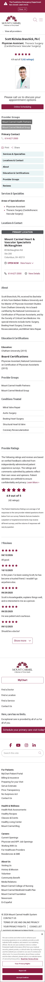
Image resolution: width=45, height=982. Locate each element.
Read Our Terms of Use (29, 959)
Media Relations (9, 882)
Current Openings (9, 837)
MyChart (22, 680)
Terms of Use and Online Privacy (21, 922)
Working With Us (9, 845)
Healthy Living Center (11, 822)
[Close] (42, 934)
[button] (41, 19)
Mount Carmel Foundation (13, 894)
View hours (25, 263)
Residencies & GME (10, 854)
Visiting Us (6, 865)
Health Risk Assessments (13, 809)
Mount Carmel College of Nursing (17, 886)
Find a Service (8, 700)
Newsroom (6, 898)
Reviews (7, 186)
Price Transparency (10, 790)
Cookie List (36, 926)
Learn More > (33, 482)
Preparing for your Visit (12, 782)
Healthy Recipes (9, 814)
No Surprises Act (9, 794)
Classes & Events (9, 818)
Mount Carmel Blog (10, 826)
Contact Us (6, 706)
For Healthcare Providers (13, 850)
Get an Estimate (9, 786)
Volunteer (6, 873)
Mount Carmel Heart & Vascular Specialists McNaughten (19, 242)
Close (21, 9)
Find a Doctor (7, 689)
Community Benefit (10, 877)
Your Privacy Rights (14, 926)
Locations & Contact (13, 160)
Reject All (22, 971)
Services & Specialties (14, 154)
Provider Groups (11, 179)
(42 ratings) (28, 59)
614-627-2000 (11, 138)
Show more (20, 640)
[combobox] (22, 753)
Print (6, 147)
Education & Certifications (16, 173)
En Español (6, 902)
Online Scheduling (22, 107)
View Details (34, 273)
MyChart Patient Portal (12, 773)
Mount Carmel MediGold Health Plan (18, 890)
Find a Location (8, 695)
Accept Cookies (22, 977)
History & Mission (9, 869)
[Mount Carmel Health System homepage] (11, 25)
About (6, 167)
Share (17, 147)
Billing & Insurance (10, 777)
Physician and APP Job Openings (17, 841)
